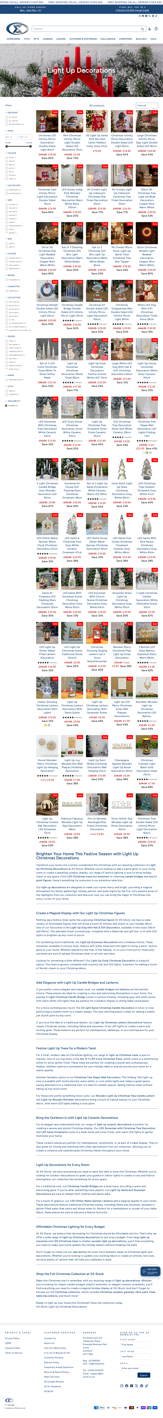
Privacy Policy (12, 1338)
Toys (27, 39)
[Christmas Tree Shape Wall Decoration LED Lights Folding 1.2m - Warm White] (147, 452)
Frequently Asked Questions (58, 1367)
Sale (153, 39)
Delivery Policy (51, 1362)
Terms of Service (13, 1353)
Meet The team (52, 1376)
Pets (36, 39)
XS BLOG (48, 1391)
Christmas (125, 39)
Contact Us (50, 1338)
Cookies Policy (12, 1348)
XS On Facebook (52, 1386)
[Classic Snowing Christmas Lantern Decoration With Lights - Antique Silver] (49, 725)
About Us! (49, 1343)
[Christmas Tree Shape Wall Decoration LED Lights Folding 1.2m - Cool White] (150, 452)
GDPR (8, 1343)
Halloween (108, 39)
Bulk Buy (141, 39)
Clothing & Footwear (83, 39)
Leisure (61, 39)
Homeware (13, 39)
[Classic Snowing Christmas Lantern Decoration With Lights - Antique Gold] (45, 725)
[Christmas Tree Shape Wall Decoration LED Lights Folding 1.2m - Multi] (143, 452)
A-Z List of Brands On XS (57, 1353)
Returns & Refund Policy (56, 1372)
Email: (124, 1363)
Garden (48, 39)
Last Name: (128, 1351)
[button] (72, 320)
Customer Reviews (54, 1357)
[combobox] (89, 29)
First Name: (128, 1340)
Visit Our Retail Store (55, 1348)
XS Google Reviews (54, 1381)
